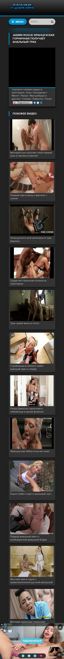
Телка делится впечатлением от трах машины (31, 239)
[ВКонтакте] (34, 102)
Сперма (26, 98)
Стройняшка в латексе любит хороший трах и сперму (26, 367)
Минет (15, 95)
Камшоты (38, 98)
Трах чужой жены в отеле (24, 323)
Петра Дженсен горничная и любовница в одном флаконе (27, 410)
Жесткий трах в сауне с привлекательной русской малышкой (31, 581)
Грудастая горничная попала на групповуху (28, 282)
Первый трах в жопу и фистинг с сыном (28, 197)
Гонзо (48, 98)
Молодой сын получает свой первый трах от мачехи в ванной (31, 154)
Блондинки (40, 92)
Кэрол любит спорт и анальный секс (30, 493)
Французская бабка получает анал (29, 451)
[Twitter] (38, 102)
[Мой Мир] (41, 102)
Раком (24, 95)
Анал (29, 92)
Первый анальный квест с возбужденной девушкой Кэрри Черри (28, 538)
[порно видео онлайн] (22, 8)
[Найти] (52, 22)
